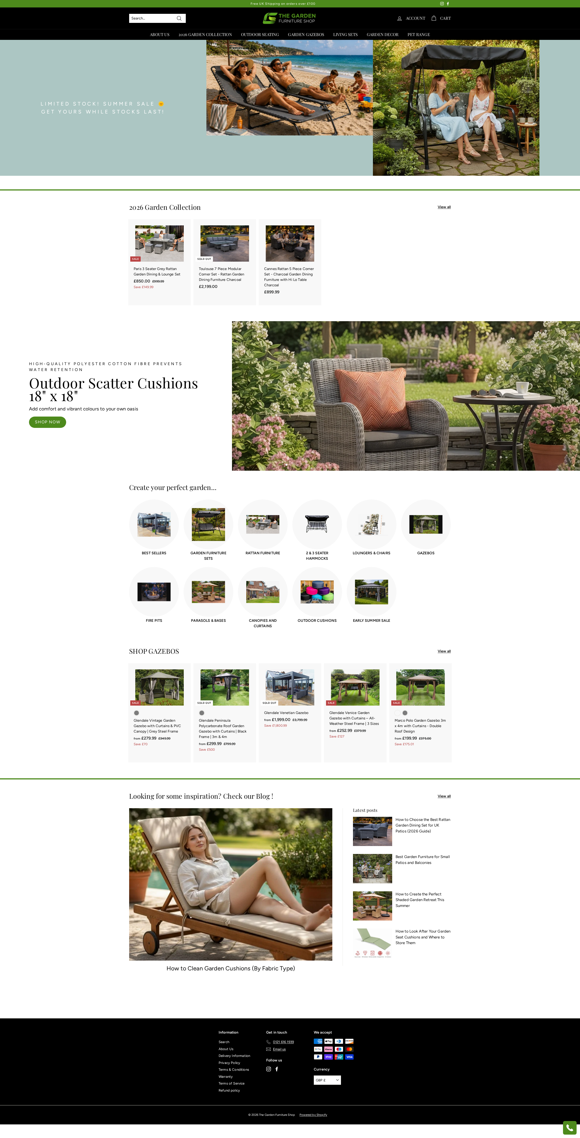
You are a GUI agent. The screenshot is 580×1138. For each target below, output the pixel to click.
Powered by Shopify (313, 1114)
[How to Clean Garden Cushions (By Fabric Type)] (230, 884)
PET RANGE (419, 34)
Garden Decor (383, 34)
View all (444, 207)
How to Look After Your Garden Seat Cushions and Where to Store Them (423, 937)
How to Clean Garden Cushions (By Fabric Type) (231, 968)
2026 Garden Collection (205, 34)
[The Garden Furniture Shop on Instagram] (268, 1069)
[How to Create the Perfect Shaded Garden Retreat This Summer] (372, 906)
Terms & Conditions (234, 1070)
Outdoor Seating (260, 34)
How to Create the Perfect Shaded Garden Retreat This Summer (420, 900)
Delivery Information (234, 1056)
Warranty (226, 1077)
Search (224, 1042)
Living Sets (345, 34)
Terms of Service (232, 1083)
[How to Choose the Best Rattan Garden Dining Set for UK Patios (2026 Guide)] (372, 831)
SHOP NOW (395, 417)
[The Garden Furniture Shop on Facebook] (276, 1069)
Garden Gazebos (306, 34)
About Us (159, 34)
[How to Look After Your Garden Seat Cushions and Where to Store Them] (372, 943)
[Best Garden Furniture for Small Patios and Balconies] (372, 868)
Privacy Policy (229, 1063)
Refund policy (229, 1090)
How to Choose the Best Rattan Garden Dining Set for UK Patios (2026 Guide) (423, 825)
